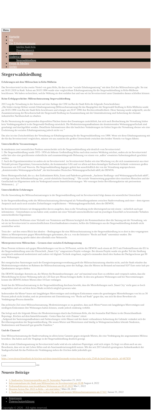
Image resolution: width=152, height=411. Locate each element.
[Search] (37, 365)
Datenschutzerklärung (21, 401)
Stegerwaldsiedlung (26, 60)
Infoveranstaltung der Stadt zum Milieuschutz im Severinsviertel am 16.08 (46, 383)
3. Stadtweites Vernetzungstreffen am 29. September (35, 380)
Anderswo (15, 56)
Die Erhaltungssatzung (22, 43)
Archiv (13, 66)
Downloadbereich (25, 50)
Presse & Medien (19, 63)
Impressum (15, 398)
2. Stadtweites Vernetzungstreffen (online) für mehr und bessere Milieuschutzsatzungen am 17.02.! (58, 392)
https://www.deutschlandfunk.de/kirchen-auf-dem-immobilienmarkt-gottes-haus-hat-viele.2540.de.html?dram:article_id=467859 (66, 358)
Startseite (14, 36)
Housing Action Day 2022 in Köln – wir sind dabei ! (35, 389)
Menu (6, 30)
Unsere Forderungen (21, 53)
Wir (11, 40)
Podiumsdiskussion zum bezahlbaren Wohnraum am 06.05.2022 (41, 386)
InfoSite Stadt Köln (26, 46)
